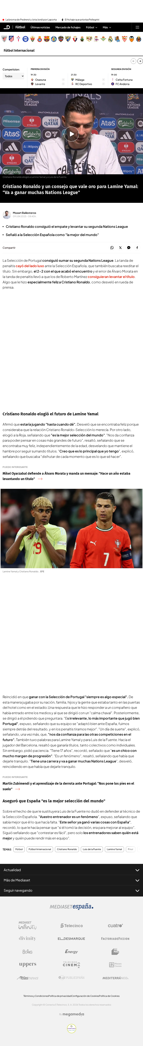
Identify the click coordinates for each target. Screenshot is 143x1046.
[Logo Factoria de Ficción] (115, 938)
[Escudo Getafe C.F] (54, 39)
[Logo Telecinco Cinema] (71, 964)
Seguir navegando (18, 890)
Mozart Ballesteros (24, 212)
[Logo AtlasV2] (28, 978)
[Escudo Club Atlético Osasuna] (75, 39)
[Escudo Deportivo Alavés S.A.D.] (25, 39)
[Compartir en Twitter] (120, 247)
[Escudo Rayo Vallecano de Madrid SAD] (89, 39)
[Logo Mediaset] (71, 909)
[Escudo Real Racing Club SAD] (82, 39)
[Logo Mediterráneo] (115, 977)
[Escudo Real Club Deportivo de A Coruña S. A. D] (96, 39)
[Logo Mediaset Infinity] (27, 925)
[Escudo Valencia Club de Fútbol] (131, 39)
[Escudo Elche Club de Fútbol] (32, 39)
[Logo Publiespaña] (71, 977)
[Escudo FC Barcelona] (47, 39)
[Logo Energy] (71, 951)
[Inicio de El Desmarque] (7, 27)
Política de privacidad (59, 996)
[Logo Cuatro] (115, 925)
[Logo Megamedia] (73, 1014)
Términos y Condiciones (35, 996)
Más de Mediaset (17, 880)
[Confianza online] (71, 1032)
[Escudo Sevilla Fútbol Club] (124, 39)
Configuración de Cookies (85, 996)
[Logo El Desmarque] (71, 939)
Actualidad (12, 870)
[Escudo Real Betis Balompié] (103, 39)
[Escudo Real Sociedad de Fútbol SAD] (117, 39)
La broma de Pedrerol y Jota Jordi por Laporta (31, 19)
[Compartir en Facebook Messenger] (128, 247)
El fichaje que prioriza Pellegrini (82, 19)
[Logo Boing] (28, 951)
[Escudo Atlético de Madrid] (11, 39)
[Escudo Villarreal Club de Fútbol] (139, 39)
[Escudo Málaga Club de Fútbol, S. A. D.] (68, 39)
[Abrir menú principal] (137, 27)
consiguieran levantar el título (111, 276)
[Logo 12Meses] (115, 964)
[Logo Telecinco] (71, 925)
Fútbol (20, 27)
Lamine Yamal (114, 849)
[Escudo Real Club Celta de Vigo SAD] (18, 39)
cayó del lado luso (30, 266)
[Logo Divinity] (27, 938)
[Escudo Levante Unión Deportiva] (61, 39)
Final (130, 849)
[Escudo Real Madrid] (110, 39)
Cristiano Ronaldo (67, 849)
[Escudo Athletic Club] (4, 39)
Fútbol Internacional (19, 50)
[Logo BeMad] (115, 951)
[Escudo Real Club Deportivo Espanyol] (39, 39)
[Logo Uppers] (27, 964)
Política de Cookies (109, 996)
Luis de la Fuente (92, 849)
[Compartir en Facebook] (137, 247)
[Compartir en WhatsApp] (112, 247)
